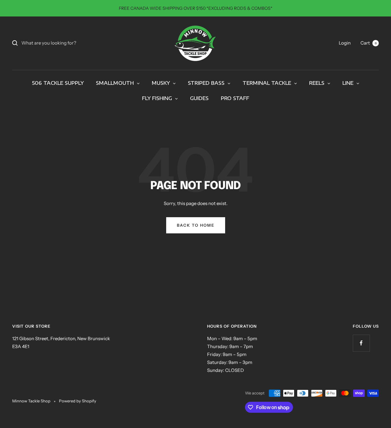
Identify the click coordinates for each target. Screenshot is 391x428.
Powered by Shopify (77, 400)
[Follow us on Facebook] (361, 343)
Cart (368, 43)
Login (345, 43)
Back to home (195, 225)
